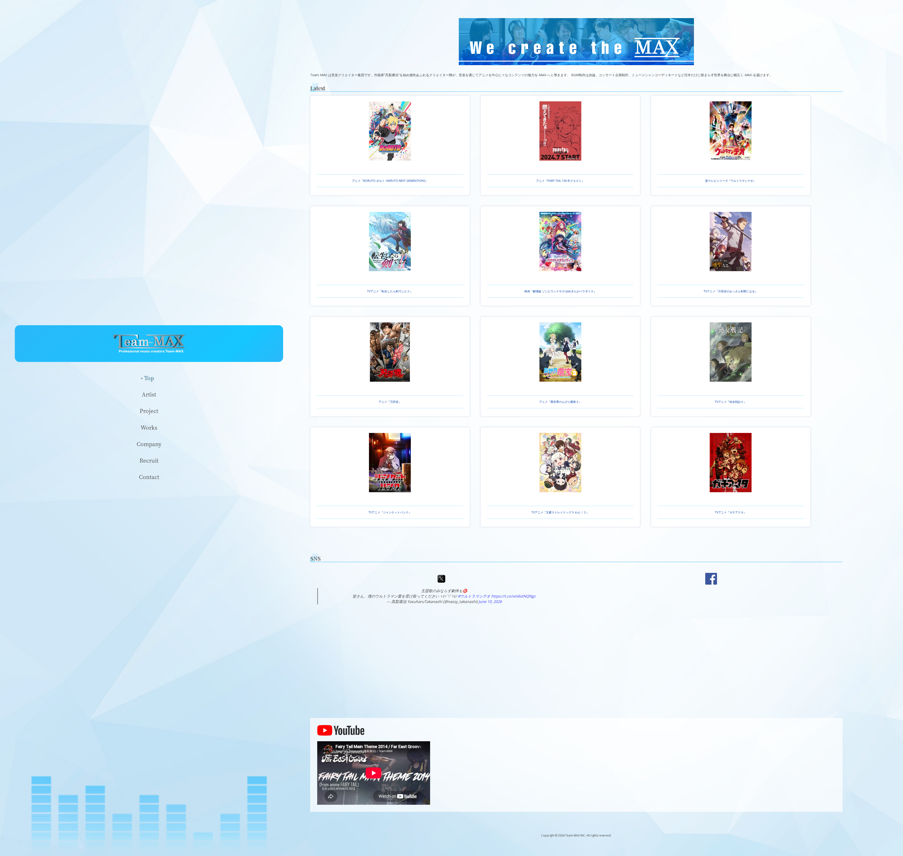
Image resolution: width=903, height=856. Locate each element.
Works (149, 427)
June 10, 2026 (490, 601)
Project (149, 411)
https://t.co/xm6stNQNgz (513, 596)
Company (149, 444)
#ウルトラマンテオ (474, 596)
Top (149, 378)
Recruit (148, 460)
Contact (149, 477)
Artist (149, 394)
